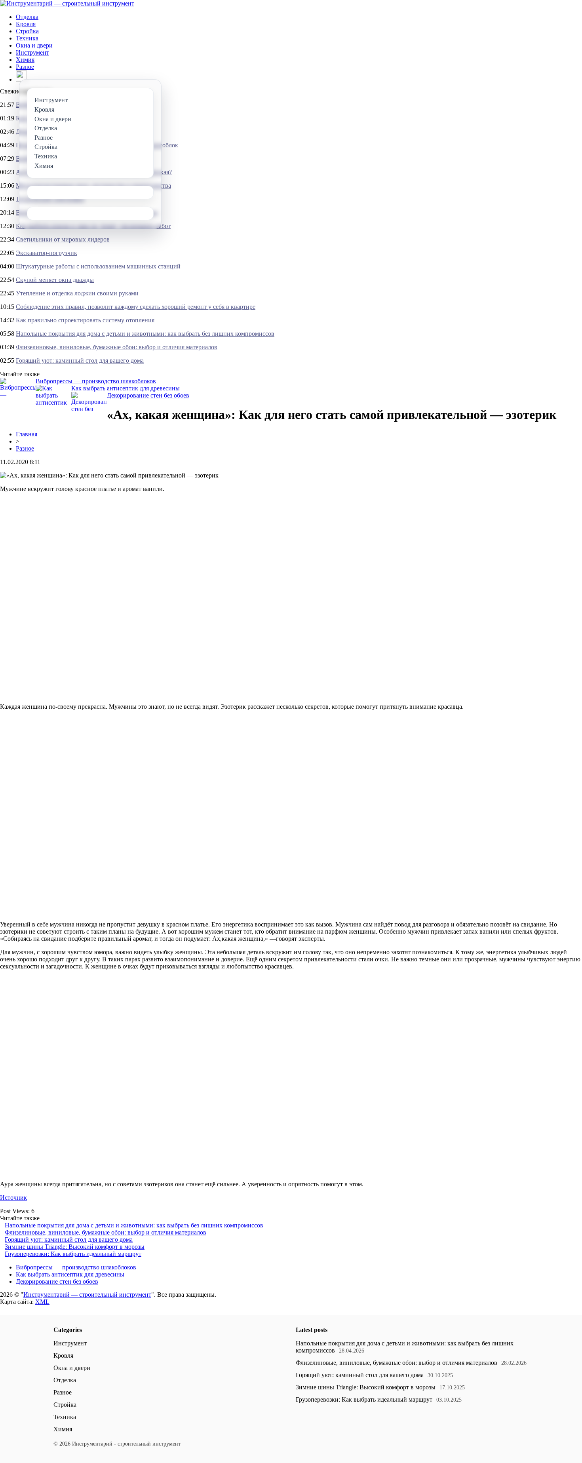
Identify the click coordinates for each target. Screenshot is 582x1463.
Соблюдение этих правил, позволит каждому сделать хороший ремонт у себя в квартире (135, 306)
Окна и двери (34, 45)
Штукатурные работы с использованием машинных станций (98, 266)
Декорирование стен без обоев (148, 395)
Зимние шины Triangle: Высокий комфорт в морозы (75, 1246)
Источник (13, 1197)
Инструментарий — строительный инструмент (87, 1294)
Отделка (27, 16)
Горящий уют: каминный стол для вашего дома (80, 360)
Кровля (26, 24)
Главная (26, 434)
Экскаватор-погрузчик (46, 252)
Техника (27, 38)
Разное (25, 66)
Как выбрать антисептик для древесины (125, 388)
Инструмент (32, 52)
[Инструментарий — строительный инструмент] (67, 3)
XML (42, 1301)
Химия (25, 59)
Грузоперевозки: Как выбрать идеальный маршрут (73, 1253)
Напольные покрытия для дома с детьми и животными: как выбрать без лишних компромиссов (145, 333)
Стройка (27, 31)
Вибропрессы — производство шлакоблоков (96, 381)
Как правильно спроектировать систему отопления (85, 320)
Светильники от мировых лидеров (63, 239)
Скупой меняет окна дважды (55, 279)
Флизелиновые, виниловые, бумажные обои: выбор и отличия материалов (116, 347)
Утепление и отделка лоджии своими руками (77, 293)
